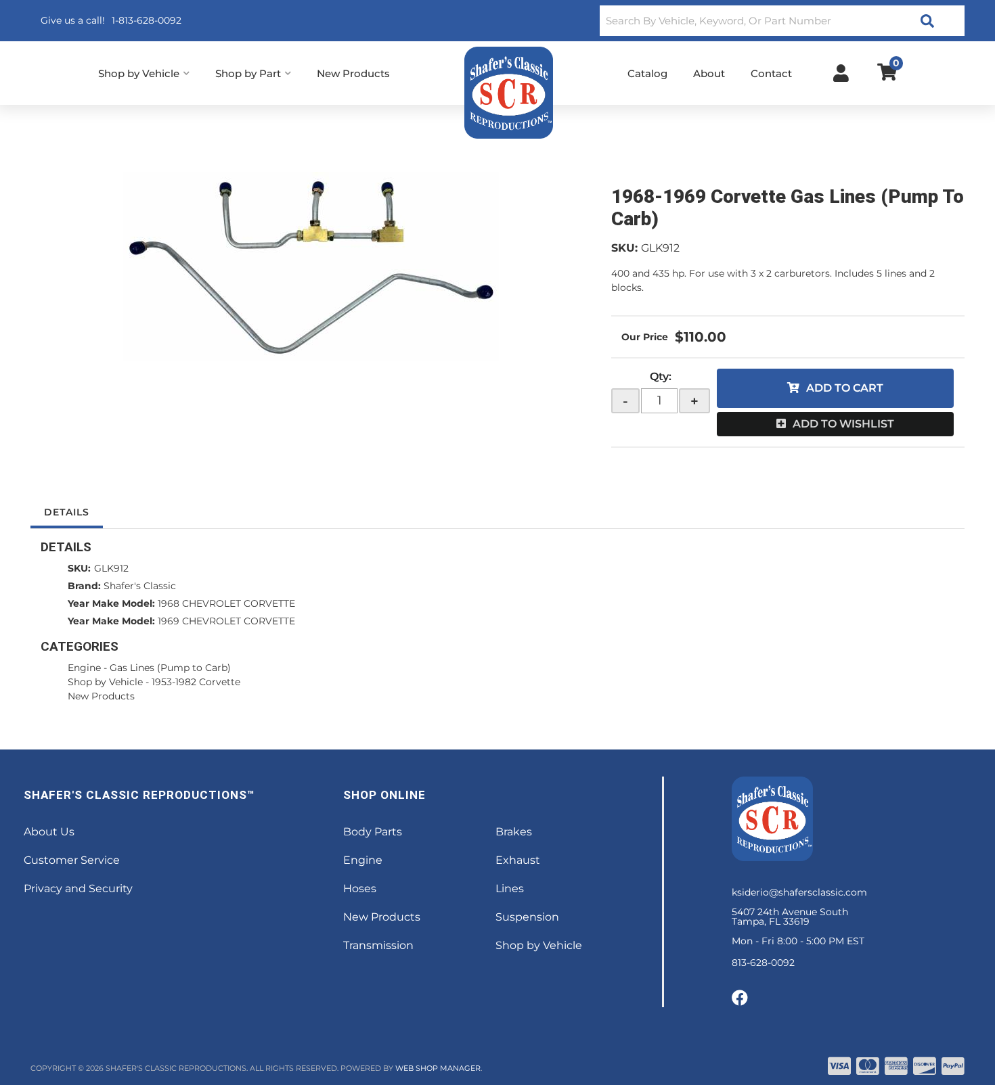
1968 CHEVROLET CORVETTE (226, 603)
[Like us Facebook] (740, 998)
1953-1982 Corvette (196, 682)
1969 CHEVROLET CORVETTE (226, 621)
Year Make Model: (111, 603)
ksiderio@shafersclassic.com (799, 892)
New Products (101, 696)
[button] (782, 20)
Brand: (84, 586)
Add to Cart (844, 388)
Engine (84, 668)
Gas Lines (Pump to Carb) (170, 668)
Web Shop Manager (438, 1068)
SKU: (624, 247)
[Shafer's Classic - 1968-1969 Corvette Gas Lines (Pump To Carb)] (310, 266)
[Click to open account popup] (841, 73)
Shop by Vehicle (105, 682)
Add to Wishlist (843, 423)
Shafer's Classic (140, 586)
